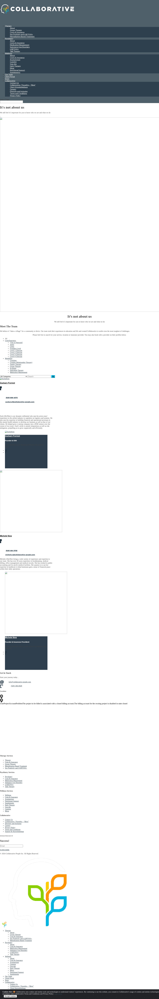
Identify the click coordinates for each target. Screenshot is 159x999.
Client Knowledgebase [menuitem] (18, 988)
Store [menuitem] (7, 980)
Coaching (13, 360)
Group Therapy (16, 30)
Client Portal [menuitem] (9, 978)
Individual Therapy (16, 370)
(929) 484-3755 (11, 551)
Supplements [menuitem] (14, 974)
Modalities (8, 358)
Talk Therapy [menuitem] (14, 954)
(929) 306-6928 (16, 686)
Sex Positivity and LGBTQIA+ (21, 34)
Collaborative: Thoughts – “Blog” (23, 85)
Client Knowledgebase (19, 87)
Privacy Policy (15, 95)
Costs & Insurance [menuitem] (16, 937)
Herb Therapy (15, 66)
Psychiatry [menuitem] (8, 943)
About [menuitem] (12, 933)
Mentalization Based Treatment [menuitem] (21, 941)
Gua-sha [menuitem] (13, 966)
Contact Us (14, 83)
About (12, 28)
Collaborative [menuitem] (9, 982)
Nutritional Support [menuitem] (17, 972)
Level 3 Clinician (16, 354)
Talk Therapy (15, 51)
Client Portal (10, 76)
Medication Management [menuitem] (18, 948)
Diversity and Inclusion (19, 91)
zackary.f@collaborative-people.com (19, 402)
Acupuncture (15, 60)
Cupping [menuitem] (13, 964)
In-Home (13, 368)
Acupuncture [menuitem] (14, 962)
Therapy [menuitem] (8, 931)
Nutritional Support (17, 70)
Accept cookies (10, 996)
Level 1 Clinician (16, 351)
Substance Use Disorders (20, 47)
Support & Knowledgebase (14, 831)
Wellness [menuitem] (8, 956)
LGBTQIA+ (14, 49)
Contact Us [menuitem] (14, 984)
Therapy (8, 760)
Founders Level (15, 349)
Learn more (58, 994)
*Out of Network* (16, 343)
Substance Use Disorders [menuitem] (18, 950)
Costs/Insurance (10, 341)
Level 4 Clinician (16, 356)
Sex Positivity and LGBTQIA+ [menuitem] (21, 939)
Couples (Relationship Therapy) (21, 362)
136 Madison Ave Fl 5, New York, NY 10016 (27, 696)
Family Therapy (15, 364)
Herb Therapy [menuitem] (15, 968)
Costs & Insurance (17, 32)
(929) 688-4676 (12, 398)
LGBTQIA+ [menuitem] (14, 952)
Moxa (12, 68)
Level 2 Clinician (16, 352)
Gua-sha (13, 64)
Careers (13, 89)
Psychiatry (9, 38)
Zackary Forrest (7, 383)
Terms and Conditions (18, 93)
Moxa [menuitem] (12, 970)
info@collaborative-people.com (20, 682)
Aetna (12, 345)
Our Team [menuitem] (8, 976)
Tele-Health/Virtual (17, 700)
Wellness (8, 795)
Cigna (12, 347)
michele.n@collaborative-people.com (20, 555)
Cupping (13, 62)
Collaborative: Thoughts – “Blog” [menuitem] (22, 986)
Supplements (15, 72)
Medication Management (19, 45)
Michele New (6, 536)
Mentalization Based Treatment (22, 36)
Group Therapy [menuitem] (15, 935)
